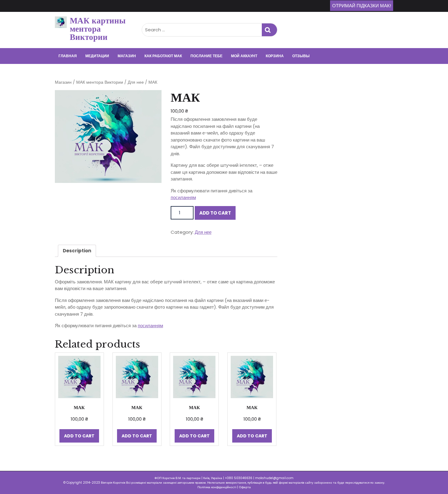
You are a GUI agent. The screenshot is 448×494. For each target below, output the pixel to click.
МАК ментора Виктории (99, 82)
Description (77, 250)
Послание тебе (206, 55)
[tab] (77, 251)
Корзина (275, 55)
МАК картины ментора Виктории (98, 29)
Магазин (127, 55)
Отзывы (301, 55)
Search (269, 30)
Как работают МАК (163, 55)
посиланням (183, 197)
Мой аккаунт (244, 55)
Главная (68, 55)
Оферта (245, 487)
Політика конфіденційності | (218, 487)
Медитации (97, 55)
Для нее (136, 82)
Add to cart (215, 213)
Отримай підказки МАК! (361, 5)
